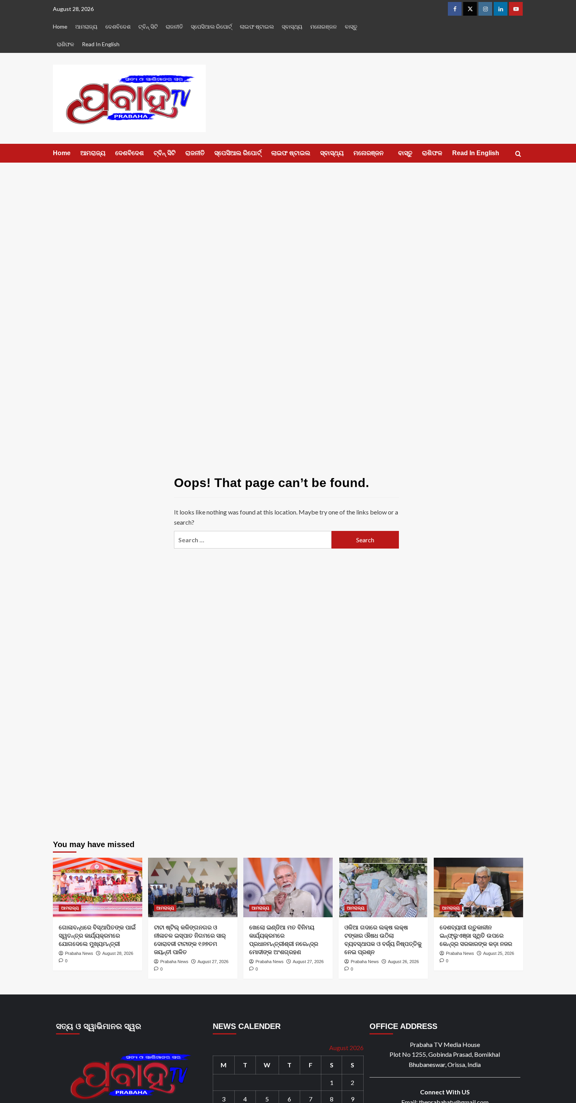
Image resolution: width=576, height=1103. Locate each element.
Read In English (101, 44)
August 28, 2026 (117, 953)
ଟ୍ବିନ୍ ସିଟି (148, 26)
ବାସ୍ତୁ (351, 26)
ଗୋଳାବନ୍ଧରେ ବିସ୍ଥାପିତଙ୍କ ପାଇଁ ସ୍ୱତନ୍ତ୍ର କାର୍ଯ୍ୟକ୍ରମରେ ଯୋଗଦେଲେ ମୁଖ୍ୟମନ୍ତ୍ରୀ (97, 935)
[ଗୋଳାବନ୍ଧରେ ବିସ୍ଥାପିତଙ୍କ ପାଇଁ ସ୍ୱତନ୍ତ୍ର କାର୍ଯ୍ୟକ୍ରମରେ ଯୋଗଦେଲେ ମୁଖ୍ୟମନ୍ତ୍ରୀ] (97, 887)
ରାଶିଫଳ (65, 44)
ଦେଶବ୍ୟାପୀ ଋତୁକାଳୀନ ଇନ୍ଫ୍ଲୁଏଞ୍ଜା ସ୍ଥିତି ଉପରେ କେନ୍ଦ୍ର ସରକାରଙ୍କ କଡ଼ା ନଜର (476, 935)
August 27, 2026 (212, 961)
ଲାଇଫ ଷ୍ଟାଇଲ (257, 26)
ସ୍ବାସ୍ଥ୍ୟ (292, 26)
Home (60, 26)
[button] (518, 154)
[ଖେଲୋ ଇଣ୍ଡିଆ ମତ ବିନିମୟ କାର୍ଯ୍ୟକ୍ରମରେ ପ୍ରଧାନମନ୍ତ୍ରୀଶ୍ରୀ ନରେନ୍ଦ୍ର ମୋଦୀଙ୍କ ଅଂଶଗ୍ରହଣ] (288, 887)
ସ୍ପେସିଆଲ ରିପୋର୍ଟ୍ (211, 26)
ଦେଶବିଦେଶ (117, 26)
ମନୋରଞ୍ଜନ (323, 26)
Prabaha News (79, 953)
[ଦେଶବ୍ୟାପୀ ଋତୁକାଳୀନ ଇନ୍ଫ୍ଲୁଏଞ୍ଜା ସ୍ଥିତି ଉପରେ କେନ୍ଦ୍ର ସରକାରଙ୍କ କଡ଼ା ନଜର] (478, 887)
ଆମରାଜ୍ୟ (86, 26)
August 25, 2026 (498, 953)
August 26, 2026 (403, 961)
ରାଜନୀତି (174, 26)
